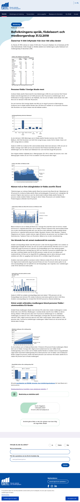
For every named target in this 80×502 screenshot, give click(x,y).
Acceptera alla (72, 498)
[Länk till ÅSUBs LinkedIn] (56, 486)
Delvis (60, 445)
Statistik (4, 14)
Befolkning (16, 24)
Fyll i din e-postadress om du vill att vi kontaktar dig (24, 456)
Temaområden (30, 14)
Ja (52, 445)
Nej (68, 445)
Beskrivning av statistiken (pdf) (29, 394)
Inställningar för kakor (10, 498)
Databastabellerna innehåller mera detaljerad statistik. (28, 389)
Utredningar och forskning (16, 14)
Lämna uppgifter (41, 14)
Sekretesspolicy (5, 494)
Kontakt (76, 14)
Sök (76, 3)
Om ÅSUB (68, 14)
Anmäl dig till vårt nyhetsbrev (57, 481)
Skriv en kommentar (15, 448)
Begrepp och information (56, 14)
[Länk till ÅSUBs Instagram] (52, 486)
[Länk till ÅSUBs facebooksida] (48, 486)
